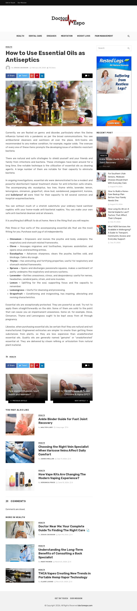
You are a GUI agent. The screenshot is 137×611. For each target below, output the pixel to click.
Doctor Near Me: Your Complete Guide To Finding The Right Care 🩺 (63, 528)
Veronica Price (48, 482)
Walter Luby (47, 427)
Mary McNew (46, 562)
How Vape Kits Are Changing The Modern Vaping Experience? (62, 476)
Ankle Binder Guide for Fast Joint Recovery (62, 421)
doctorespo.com (85, 605)
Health (20, 36)
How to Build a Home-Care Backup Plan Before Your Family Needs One (118, 196)
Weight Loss (83, 36)
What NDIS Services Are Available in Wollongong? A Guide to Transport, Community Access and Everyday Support (119, 232)
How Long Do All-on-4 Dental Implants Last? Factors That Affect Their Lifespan (118, 213)
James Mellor (47, 459)
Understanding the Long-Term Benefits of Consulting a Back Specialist (60, 553)
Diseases (51, 36)
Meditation (67, 36)
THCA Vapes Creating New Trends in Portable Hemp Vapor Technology (64, 575)
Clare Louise (47, 582)
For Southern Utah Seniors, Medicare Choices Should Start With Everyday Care (118, 178)
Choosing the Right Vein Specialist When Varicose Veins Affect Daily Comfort (63, 450)
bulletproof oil (18, 194)
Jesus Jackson (21, 68)
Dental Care (35, 36)
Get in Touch (10, 3)
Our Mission (22, 3)
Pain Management (104, 36)
